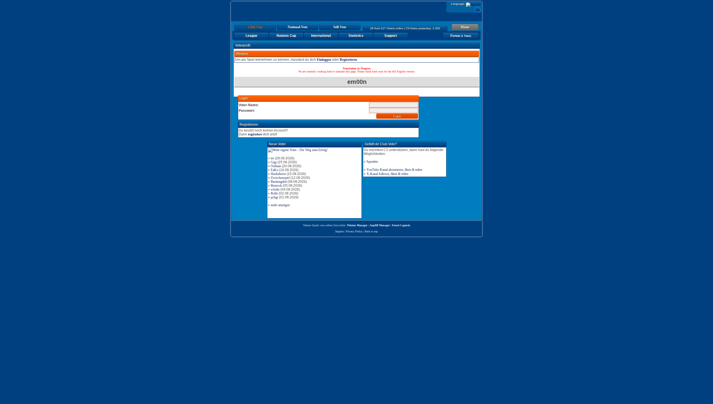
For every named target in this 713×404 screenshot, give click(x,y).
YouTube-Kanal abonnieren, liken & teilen (394, 170)
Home (465, 27)
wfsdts (275, 189)
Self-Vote (339, 27)
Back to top (371, 231)
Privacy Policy (354, 231)
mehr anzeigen (280, 205)
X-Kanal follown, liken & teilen (387, 174)
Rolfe (274, 193)
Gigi (274, 162)
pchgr (274, 197)
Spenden (372, 162)
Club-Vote (255, 27)
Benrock (276, 186)
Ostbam (276, 166)
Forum (460, 36)
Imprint (339, 231)
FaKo (274, 170)
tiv (272, 158)
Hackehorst (278, 174)
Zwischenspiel (280, 178)
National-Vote (297, 27)
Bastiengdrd (279, 182)
